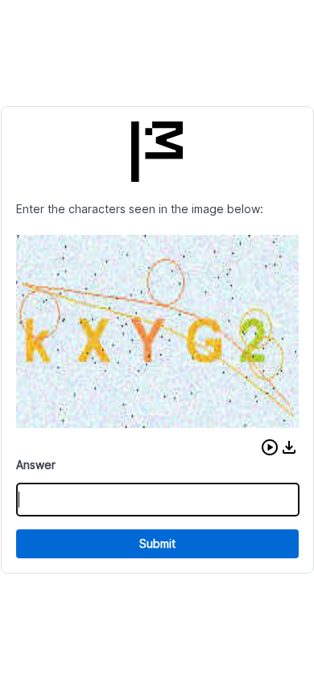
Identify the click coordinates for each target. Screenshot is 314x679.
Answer (36, 464)
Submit (157, 543)
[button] (269, 447)
